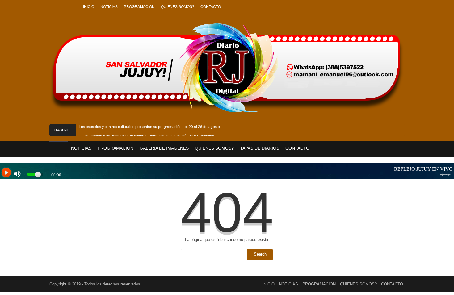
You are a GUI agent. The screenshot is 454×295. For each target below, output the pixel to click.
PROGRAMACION (139, 7)
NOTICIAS (109, 7)
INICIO (88, 7)
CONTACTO (210, 7)
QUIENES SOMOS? (177, 7)
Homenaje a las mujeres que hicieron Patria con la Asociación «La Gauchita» (149, 136)
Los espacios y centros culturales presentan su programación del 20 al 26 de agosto (149, 127)
